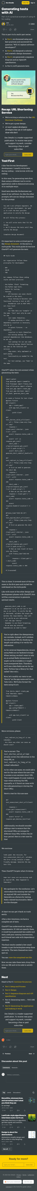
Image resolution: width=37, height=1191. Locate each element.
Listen (33, 24)
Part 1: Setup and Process (15, 986)
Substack (9, 1187)
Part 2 (9, 51)
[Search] (33, 1093)
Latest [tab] (9, 1092)
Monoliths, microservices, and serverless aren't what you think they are (12, 1100)
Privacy (19, 1175)
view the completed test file (20, 957)
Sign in (33, 3)
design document (12, 244)
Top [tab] (4, 1092)
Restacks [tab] (14, 1068)
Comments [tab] (6, 1068)
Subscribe (25, 3)
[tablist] (10, 1068)
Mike (7, 23)
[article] (18, 1104)
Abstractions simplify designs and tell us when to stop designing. (13, 1138)
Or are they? (6, 1105)
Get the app (28, 1182)
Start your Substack (13, 1182)
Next (30, 1054)
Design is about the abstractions (9, 1133)
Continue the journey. (23, 982)
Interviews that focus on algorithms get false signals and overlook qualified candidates (14, 1121)
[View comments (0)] (10, 29)
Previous (7, 1054)
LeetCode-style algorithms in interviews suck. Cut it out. (14, 1116)
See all (5, 1149)
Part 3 (9, 57)
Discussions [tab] (16, 1092)
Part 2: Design (10, 990)
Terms (24, 1175)
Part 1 (9, 39)
